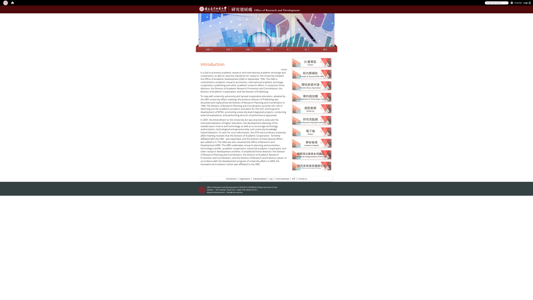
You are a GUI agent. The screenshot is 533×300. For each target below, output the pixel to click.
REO (325, 49)
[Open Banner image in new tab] (311, 108)
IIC (306, 49)
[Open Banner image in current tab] (311, 62)
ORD (208, 49)
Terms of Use (271, 187)
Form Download (282, 179)
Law (271, 179)
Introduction (231, 179)
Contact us (302, 179)
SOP (293, 179)
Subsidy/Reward (259, 179)
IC (288, 49)
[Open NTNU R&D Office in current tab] (213, 9)
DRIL (268, 49)
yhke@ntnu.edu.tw (234, 192)
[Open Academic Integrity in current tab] (311, 143)
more (284, 69)
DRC (248, 49)
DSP (228, 49)
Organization (244, 179)
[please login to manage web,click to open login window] (5, 3)
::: (332, 15)
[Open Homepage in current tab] (12, 3)
